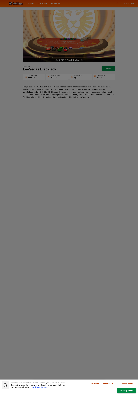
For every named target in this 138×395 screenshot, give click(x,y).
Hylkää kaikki (127, 384)
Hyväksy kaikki (126, 391)
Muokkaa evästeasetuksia (102, 384)
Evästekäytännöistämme (39, 387)
